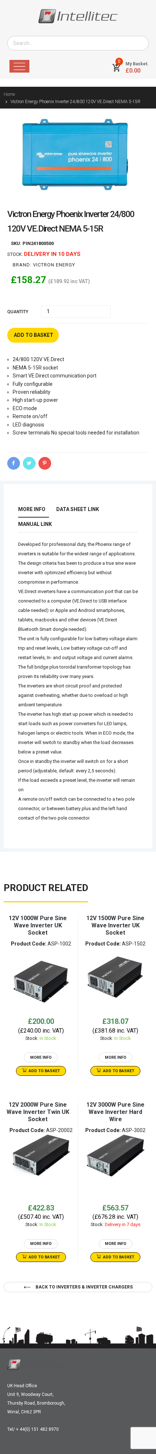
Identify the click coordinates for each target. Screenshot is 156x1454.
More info (31, 509)
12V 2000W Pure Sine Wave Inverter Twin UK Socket (38, 1112)
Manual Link (35, 524)
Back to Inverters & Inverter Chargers (83, 1287)
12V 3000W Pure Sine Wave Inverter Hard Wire (115, 1112)
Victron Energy (54, 264)
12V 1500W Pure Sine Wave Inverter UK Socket (115, 925)
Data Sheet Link (77, 509)
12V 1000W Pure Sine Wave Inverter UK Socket (38, 925)
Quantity (17, 311)
